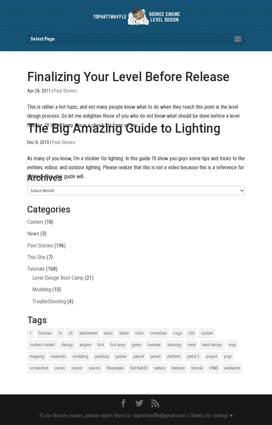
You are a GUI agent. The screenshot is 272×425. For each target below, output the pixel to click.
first (101, 345)
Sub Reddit (139, 368)
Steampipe (114, 368)
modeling (80, 356)
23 (71, 333)
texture (159, 368)
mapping (37, 356)
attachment (88, 333)
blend (124, 333)
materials (58, 356)
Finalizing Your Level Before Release (128, 77)
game (136, 345)
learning (174, 345)
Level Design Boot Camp (58, 278)
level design (212, 345)
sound (77, 368)
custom (207, 333)
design (67, 345)
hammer (154, 345)
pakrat (138, 356)
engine (85, 345)
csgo (177, 333)
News (33, 233)
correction (158, 333)
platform (173, 356)
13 (60, 333)
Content (35, 222)
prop (227, 356)
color (139, 333)
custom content (42, 345)
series (60, 368)
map (232, 345)
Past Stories (65, 90)
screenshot (39, 368)
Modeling (41, 289)
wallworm (232, 368)
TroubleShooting (49, 301)
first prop (117, 345)
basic (108, 333)
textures (178, 368)
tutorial (197, 368)
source (94, 368)
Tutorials (36, 269)
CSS (191, 333)
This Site (36, 257)
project (211, 356)
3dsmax (44, 333)
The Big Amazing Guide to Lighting (124, 128)
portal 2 (193, 356)
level (191, 345)
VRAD (213, 368)
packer (121, 356)
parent (155, 356)
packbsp (102, 356)
